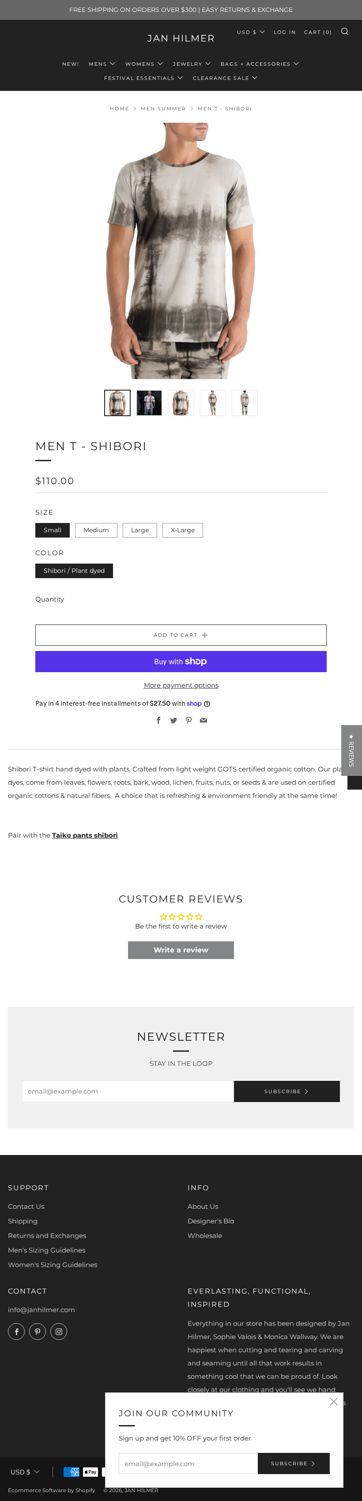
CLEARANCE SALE (221, 78)
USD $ (247, 32)
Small (52, 530)
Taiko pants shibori (85, 835)
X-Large (183, 530)
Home (119, 108)
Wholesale (205, 1235)
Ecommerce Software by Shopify (51, 1490)
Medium (96, 530)
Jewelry (188, 64)
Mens (98, 64)
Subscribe (282, 1091)
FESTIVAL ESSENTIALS (139, 78)
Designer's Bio (211, 1221)
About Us (203, 1206)
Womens (140, 64)
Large (140, 530)
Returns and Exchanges (47, 1235)
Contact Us (26, 1206)
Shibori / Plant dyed (74, 570)
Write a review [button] (181, 950)
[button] (351, 750)
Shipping (23, 1221)
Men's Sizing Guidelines (46, 1250)
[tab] (117, 403)
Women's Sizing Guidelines (52, 1264)
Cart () (318, 32)
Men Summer (163, 108)
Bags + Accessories (256, 64)
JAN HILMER (181, 38)
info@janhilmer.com (41, 1309)
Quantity (49, 599)
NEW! (70, 64)
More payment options (181, 685)
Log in (285, 32)
